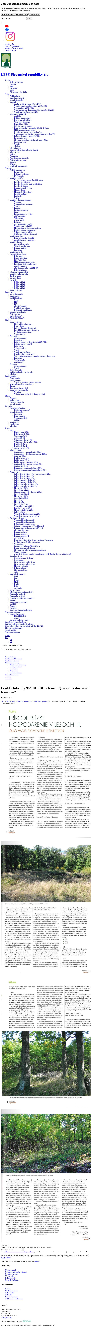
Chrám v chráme (20, 552)
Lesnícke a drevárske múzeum (20, 200)
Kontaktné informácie (17, 408)
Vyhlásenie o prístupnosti (18, 166)
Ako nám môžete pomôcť (23, 224)
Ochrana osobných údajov (23, 232)
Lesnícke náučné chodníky (19, 274)
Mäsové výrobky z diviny (23, 192)
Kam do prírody (11, 1270)
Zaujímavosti (18, 362)
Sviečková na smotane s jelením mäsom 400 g (30, 470)
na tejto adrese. (6, 1258)
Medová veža (19, 502)
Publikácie (18, 196)
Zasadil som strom (20, 266)
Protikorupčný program (18, 160)
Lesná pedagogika (16, 236)
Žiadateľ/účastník (20, 306)
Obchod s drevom (16, 290)
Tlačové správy (15, 400)
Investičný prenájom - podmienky (21, 384)
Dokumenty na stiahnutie (23, 310)
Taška (16, 572)
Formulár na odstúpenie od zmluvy (22, 598)
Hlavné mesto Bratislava (22, 120)
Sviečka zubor (19, 560)
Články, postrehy (16, 667)
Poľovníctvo (14, 336)
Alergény (13, 606)
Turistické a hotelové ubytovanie (21, 372)
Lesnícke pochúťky (16, 178)
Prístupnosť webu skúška (18, 92)
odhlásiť (37, 1261)
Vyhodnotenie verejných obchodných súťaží (29, 394)
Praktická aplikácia (12, 675)
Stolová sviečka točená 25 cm (24, 564)
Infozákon (13, 426)
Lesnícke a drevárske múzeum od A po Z (28, 528)
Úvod (16, 300)
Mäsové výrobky (16, 450)
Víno (11, 430)
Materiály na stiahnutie (18, 312)
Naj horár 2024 (19, 286)
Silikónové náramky (21, 570)
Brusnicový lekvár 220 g (23, 508)
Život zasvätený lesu (21, 530)
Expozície (17, 208)
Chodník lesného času (22, 246)
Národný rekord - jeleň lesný (24, 354)
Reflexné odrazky (20, 568)
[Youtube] (7, 27)
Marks (12, 90)
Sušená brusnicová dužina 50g (25, 482)
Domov (8, 80)
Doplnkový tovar (16, 556)
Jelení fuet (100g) (20, 456)
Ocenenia (13, 102)
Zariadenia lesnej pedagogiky (24, 240)
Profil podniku (15, 96)
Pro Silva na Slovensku (13, 659)
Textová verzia (10, 50)
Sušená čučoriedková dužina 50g (25, 486)
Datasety (13, 162)
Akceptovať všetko (8, 14)
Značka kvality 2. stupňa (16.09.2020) (27, 104)
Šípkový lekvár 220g (21, 490)
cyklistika (17, 116)
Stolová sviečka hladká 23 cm (24, 562)
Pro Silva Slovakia (20, 138)
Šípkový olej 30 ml (21, 504)
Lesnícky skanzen (16, 242)
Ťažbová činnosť (16, 316)
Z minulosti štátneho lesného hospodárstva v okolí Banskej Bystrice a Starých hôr (42, 554)
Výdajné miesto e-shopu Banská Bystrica (28, 180)
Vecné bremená (15, 380)
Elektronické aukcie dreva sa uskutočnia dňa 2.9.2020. (24, 626)
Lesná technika (19, 416)
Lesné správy (14, 422)
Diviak (16, 580)
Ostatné (17, 198)
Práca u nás (14, 156)
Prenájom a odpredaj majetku (15, 622)
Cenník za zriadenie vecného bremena (27, 382)
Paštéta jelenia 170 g (21, 460)
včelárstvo (17, 146)
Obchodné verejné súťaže (14, 48)
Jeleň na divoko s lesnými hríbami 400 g (28, 464)
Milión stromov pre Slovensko (24, 130)
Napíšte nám (9, 44)
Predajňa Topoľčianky (22, 182)
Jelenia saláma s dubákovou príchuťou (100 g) (30, 454)
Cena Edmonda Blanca (22, 352)
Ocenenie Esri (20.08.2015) (24, 108)
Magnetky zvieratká (21, 566)
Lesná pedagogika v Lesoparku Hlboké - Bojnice (31, 128)
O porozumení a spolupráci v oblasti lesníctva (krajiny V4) (34, 134)
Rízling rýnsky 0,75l (21, 432)
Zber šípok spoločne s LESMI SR (26, 268)
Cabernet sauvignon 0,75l (23, 440)
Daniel (16, 584)
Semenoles (18, 414)
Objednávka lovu (20, 348)
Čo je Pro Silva (10, 657)
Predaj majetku (15, 378)
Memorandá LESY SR (18, 114)
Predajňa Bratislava (21, 186)
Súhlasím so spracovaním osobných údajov (19, 1252)
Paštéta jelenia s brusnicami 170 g (26, 462)
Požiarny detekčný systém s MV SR (27, 136)
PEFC (16, 302)
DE (11, 642)
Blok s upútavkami (16, 82)
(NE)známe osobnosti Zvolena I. (25, 234)
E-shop (7, 428)
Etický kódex (14, 152)
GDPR (7, 1289)
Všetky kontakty (6, 1317)
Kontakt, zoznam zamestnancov (25, 230)
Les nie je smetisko (21, 258)
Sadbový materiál (16, 370)
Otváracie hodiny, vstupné (23, 204)
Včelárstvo (13, 374)
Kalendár (13, 84)
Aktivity (8, 677)
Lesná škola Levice (16, 252)
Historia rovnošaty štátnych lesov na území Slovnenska (33, 540)
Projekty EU (18, 172)
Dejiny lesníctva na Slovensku (24, 524)
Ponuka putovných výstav (23, 214)
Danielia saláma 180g (21, 458)
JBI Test (17, 420)
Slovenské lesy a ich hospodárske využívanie (30, 550)
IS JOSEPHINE (20, 616)
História (12, 154)
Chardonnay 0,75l (20, 436)
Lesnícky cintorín (20, 248)
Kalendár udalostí (20, 270)
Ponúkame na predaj (21, 210)
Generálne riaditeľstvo (17, 98)
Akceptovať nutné (22, 14)
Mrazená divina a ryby (18, 574)
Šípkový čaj (18, 500)
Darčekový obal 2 (20, 446)
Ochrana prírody (15, 296)
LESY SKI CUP (20, 260)
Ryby (16, 586)
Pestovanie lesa (15, 314)
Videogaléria (18, 218)
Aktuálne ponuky (20, 338)
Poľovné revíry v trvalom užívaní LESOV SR (30, 342)
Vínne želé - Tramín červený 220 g (26, 516)
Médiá (7, 396)
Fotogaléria (18, 250)
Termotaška (18, 588)
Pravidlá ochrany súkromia (19, 158)
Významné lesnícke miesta (19, 272)
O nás (7, 94)
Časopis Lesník (15, 404)
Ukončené (17, 392)
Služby (7, 320)
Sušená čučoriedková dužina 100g (26, 484)
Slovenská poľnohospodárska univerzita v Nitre (31, 140)
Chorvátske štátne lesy (22, 122)
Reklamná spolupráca (21, 174)
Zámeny (13, 386)
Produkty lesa (14, 472)
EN (11, 640)
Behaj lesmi (18, 256)
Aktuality (13, 398)
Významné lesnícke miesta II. (24, 522)
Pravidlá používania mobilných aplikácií (19, 624)
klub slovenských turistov (23, 126)
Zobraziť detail (34, 14)
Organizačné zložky (17, 100)
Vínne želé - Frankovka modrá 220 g (27, 514)
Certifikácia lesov (16, 298)
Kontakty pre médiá (17, 402)
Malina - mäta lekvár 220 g (23, 510)
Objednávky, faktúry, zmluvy (20, 620)
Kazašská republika (21, 124)
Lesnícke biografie (20, 534)
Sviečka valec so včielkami (23, 558)
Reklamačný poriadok (17, 594)
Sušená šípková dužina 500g (24, 476)
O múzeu (17, 202)
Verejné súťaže (19, 360)
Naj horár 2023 (19, 284)
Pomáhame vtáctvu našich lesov (25, 264)
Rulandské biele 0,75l (21, 434)
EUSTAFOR (19, 176)
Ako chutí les (19, 538)
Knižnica (17, 222)
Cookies (13, 600)
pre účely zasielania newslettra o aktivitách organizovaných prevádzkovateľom (46, 1252)
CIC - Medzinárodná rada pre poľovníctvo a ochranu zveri (34, 356)
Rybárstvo (13, 364)
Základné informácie (21, 244)
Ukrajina (17, 144)
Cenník (16, 350)
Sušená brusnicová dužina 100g (25, 480)
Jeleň (16, 576)
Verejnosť (8, 168)
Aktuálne (8, 679)
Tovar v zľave (15, 590)
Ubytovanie (9, 1276)
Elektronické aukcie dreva (23, 324)
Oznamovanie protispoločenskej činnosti (24, 150)
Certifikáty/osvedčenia (22, 308)
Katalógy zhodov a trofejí (23, 344)
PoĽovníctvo (9, 1293)
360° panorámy (19, 216)
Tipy (11, 86)
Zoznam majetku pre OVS (19, 388)
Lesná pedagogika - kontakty (24, 238)
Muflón (16, 582)
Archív (16, 618)
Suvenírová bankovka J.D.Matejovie (27, 546)
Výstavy (17, 206)
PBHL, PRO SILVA (17, 318)
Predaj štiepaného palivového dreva (26, 330)
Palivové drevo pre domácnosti (25, 328)
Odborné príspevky (12, 663)
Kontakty (8, 406)
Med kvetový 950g (21, 496)
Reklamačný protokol (17, 596)
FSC (15, 304)
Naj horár (13, 280)
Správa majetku (10, 376)
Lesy (2, 701)
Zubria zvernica (15, 276)
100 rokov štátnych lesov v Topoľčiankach (29, 526)
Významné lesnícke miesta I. (24, 520)
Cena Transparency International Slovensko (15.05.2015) (34, 110)
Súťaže (16, 212)
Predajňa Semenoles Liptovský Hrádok (28, 184)
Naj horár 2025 (19, 288)
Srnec (16, 578)
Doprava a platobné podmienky (21, 610)
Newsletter (13, 88)
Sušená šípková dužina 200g (24, 478)
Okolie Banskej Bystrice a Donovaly (27, 542)
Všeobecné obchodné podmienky (21, 592)
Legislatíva (18, 340)
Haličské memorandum (22, 118)
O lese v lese (18, 544)
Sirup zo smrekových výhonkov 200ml (28, 492)
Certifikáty (13, 604)
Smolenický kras (20, 142)
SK (6, 638)
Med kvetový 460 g (21, 488)
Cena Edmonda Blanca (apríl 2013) (26, 112)
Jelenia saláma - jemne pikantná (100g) (27, 452)
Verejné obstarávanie (12, 46)
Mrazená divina (19, 190)
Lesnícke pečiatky (20, 532)
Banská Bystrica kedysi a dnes (25, 548)
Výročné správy (15, 148)
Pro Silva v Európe (12, 661)
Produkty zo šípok (20, 194)
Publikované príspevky (18, 665)
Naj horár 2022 (19, 282)
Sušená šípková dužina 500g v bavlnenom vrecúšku (32, 474)
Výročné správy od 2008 (23, 226)
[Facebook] (7, 31)
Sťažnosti (13, 164)
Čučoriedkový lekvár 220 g (23, 506)
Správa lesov (9, 292)
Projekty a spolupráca (17, 170)
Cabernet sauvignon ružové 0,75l (25, 442)
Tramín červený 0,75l (21, 448)
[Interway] (27, 1321)
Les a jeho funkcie (16, 294)
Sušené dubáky (19, 512)
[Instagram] (10, 40)
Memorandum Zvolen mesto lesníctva (27, 228)
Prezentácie (14, 671)
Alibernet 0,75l (19, 438)
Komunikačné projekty (18, 254)
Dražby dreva (19, 326)
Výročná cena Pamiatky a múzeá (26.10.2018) (30, 106)
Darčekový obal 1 (20, 444)
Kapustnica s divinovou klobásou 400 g (28, 468)
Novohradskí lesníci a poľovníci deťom (28, 132)
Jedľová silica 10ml (21, 498)
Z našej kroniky (19, 220)
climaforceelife (10, 630)
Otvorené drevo (15, 278)
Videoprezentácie (16, 673)
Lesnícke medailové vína (23, 188)
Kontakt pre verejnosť (22, 410)
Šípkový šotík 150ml (21, 494)
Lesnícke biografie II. (21, 536)
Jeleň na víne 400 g (21, 466)
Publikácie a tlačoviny (17, 518)
